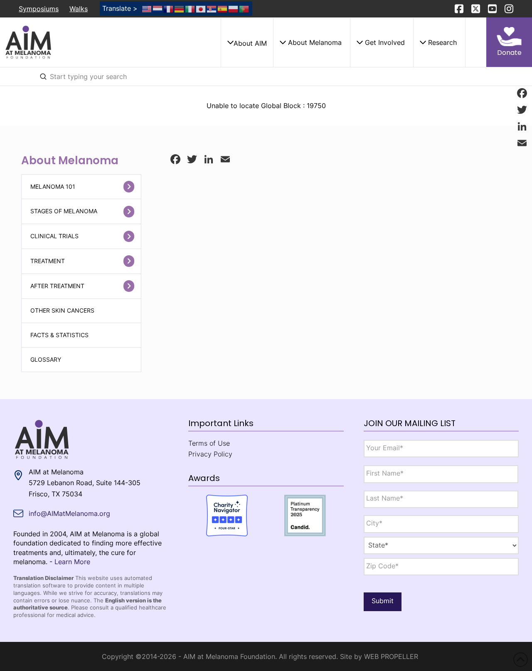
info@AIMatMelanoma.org (69, 513)
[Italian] (190, 8)
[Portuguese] (244, 8)
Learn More (72, 562)
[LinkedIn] (522, 126)
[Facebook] (522, 93)
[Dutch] (158, 8)
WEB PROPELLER (391, 656)
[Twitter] (522, 109)
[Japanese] (201, 8)
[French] (168, 8)
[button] (247, 42)
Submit (383, 601)
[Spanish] (222, 8)
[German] (179, 8)
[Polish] (233, 8)
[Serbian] (212, 8)
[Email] (522, 143)
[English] (147, 8)
